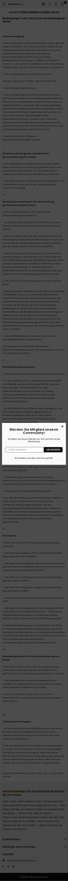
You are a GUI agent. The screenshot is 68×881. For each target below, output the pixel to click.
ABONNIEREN (53, 449)
